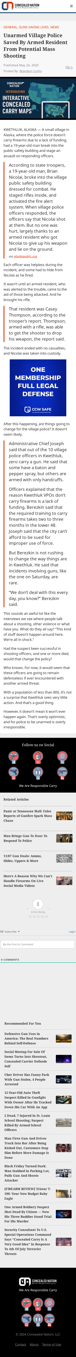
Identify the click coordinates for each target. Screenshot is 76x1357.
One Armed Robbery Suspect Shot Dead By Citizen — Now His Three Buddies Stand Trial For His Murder (27, 1214)
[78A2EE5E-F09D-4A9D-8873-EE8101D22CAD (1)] (38, 415)
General (10, 27)
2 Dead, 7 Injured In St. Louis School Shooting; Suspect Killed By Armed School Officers (27, 1122)
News (54, 27)
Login (71, 931)
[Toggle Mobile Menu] (71, 6)
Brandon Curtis (31, 71)
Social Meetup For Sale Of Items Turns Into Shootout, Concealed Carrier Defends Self (25, 1059)
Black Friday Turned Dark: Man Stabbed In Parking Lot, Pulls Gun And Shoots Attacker (26, 1173)
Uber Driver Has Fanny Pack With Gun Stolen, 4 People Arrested (26, 1079)
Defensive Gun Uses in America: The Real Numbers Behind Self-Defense (26, 1038)
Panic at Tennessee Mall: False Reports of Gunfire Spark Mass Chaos (28, 816)
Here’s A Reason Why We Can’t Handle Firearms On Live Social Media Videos (28, 881)
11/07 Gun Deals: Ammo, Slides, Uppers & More (23, 858)
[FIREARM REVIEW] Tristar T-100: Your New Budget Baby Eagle (27, 1194)
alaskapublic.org (25, 256)
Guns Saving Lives (34, 27)
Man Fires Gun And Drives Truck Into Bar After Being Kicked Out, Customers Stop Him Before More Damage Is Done (26, 1148)
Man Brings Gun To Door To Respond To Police (25, 838)
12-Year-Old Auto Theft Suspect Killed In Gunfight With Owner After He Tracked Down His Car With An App (27, 1099)
